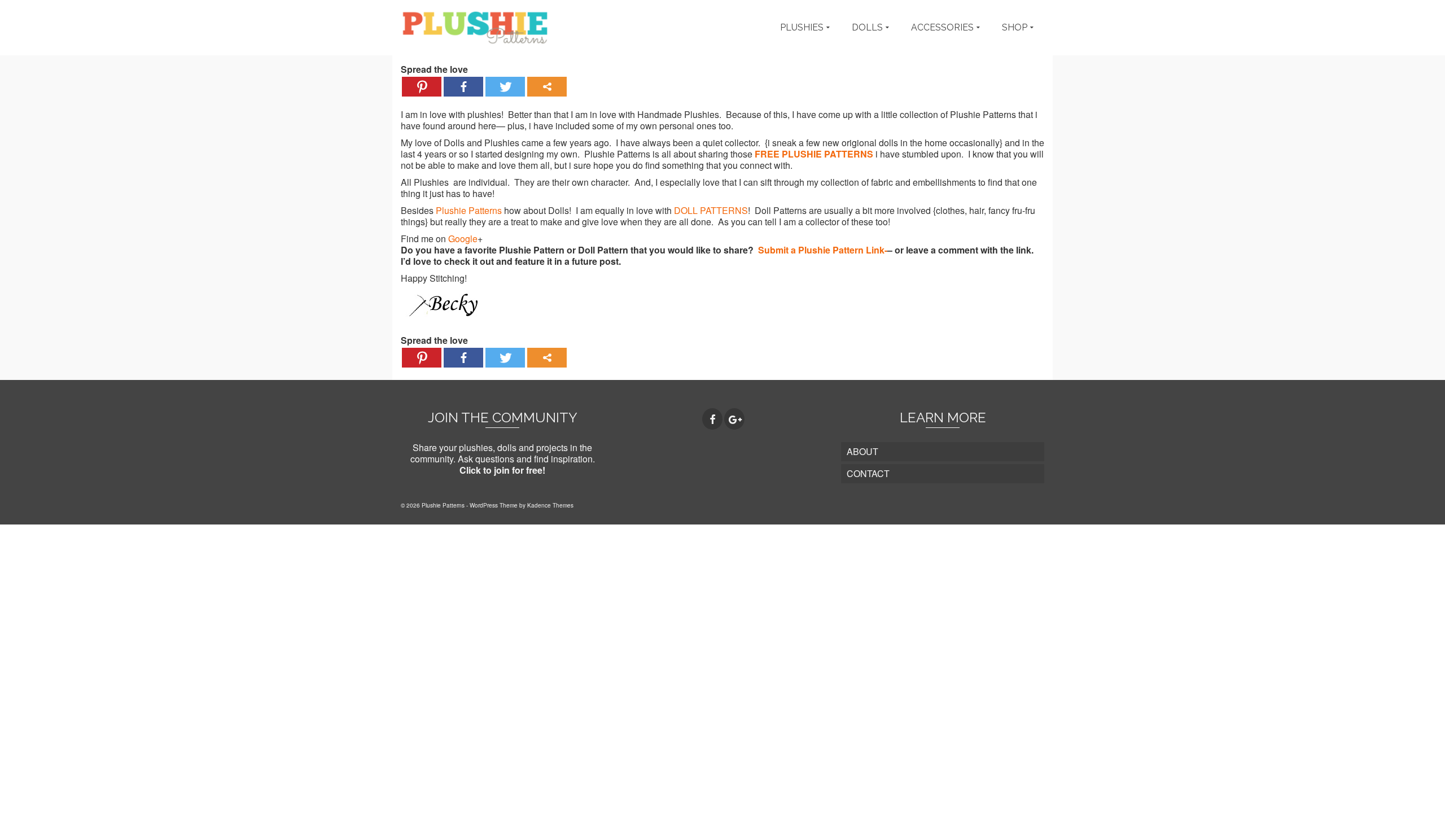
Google (463, 238)
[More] (547, 87)
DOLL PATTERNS (711, 210)
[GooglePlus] (734, 419)
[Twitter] (505, 87)
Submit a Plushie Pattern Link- (822, 249)
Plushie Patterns (469, 210)
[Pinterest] (421, 87)
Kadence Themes (550, 505)
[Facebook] (463, 87)
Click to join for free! (502, 470)
